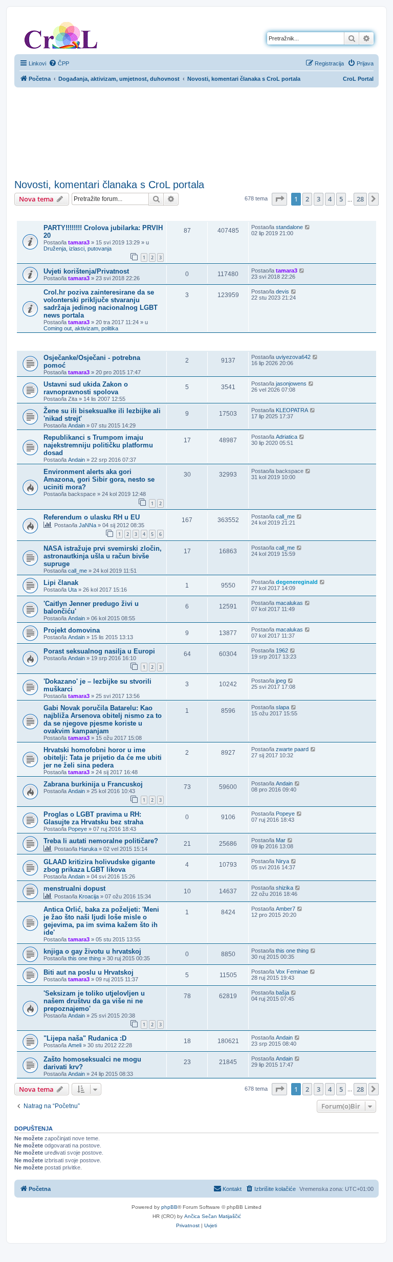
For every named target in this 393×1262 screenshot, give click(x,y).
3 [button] (318, 199)
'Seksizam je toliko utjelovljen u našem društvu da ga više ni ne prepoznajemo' (94, 1000)
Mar (281, 840)
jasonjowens (291, 383)
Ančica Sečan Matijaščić (212, 1216)
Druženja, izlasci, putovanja (77, 248)
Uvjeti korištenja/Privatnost (86, 271)
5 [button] (341, 199)
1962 (282, 650)
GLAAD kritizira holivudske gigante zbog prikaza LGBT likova (99, 865)
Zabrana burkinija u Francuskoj (93, 784)
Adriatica (286, 437)
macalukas (289, 603)
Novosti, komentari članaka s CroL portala (109, 184)
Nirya (282, 861)
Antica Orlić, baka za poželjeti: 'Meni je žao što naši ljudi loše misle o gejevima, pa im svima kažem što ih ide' (101, 921)
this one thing (84, 958)
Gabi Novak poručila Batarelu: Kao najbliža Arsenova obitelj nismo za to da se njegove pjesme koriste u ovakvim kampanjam (102, 719)
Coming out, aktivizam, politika (80, 328)
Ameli (74, 1045)
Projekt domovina (71, 630)
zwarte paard (292, 749)
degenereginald (297, 582)
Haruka (88, 849)
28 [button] (360, 199)
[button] (279, 199)
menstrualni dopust (74, 888)
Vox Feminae (292, 971)
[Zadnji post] (307, 227)
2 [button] (307, 199)
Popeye (77, 829)
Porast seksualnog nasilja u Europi (99, 651)
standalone (289, 227)
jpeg (281, 681)
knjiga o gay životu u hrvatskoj (92, 951)
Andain (76, 425)
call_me (285, 516)
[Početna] (61, 33)
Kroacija (89, 896)
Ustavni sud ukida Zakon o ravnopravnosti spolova (85, 388)
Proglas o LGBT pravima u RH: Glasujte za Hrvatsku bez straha (93, 818)
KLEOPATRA (292, 410)
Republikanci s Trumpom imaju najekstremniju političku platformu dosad (98, 445)
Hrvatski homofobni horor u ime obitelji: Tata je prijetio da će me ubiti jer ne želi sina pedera (102, 757)
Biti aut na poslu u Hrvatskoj (88, 972)
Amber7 (285, 909)
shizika (284, 888)
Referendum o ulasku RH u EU (91, 517)
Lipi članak (60, 583)
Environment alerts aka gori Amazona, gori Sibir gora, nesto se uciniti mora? (99, 479)
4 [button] (330, 199)
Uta (72, 590)
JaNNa (87, 525)
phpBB (169, 1207)
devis (282, 291)
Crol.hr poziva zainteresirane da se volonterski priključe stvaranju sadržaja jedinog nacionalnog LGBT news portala (100, 303)
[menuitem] (59, 63)
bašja (282, 992)
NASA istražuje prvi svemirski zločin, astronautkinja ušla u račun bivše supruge (102, 556)
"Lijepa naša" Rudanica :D (84, 1038)
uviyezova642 (293, 357)
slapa (282, 707)
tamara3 (79, 242)
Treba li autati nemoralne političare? (100, 841)
